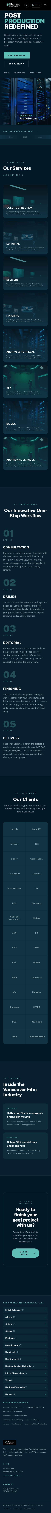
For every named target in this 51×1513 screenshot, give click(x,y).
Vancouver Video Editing (12, 1411)
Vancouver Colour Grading (13, 1420)
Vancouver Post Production (13, 1407)
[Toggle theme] (26, 5)
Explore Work (17, 55)
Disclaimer (17, 1509)
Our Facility (16, 64)
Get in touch (23, 1253)
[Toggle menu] (45, 5)
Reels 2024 (35, 72)
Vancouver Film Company (12, 1424)
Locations (7, 1509)
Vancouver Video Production (36, 1424)
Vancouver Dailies (32, 1420)
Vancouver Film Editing (35, 1407)
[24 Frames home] (13, 5)
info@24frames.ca (11, 1489)
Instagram (20, 72)
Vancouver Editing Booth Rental (15, 1416)
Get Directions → (13, 1475)
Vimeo (7, 72)
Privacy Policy (29, 1509)
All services (11, 175)
